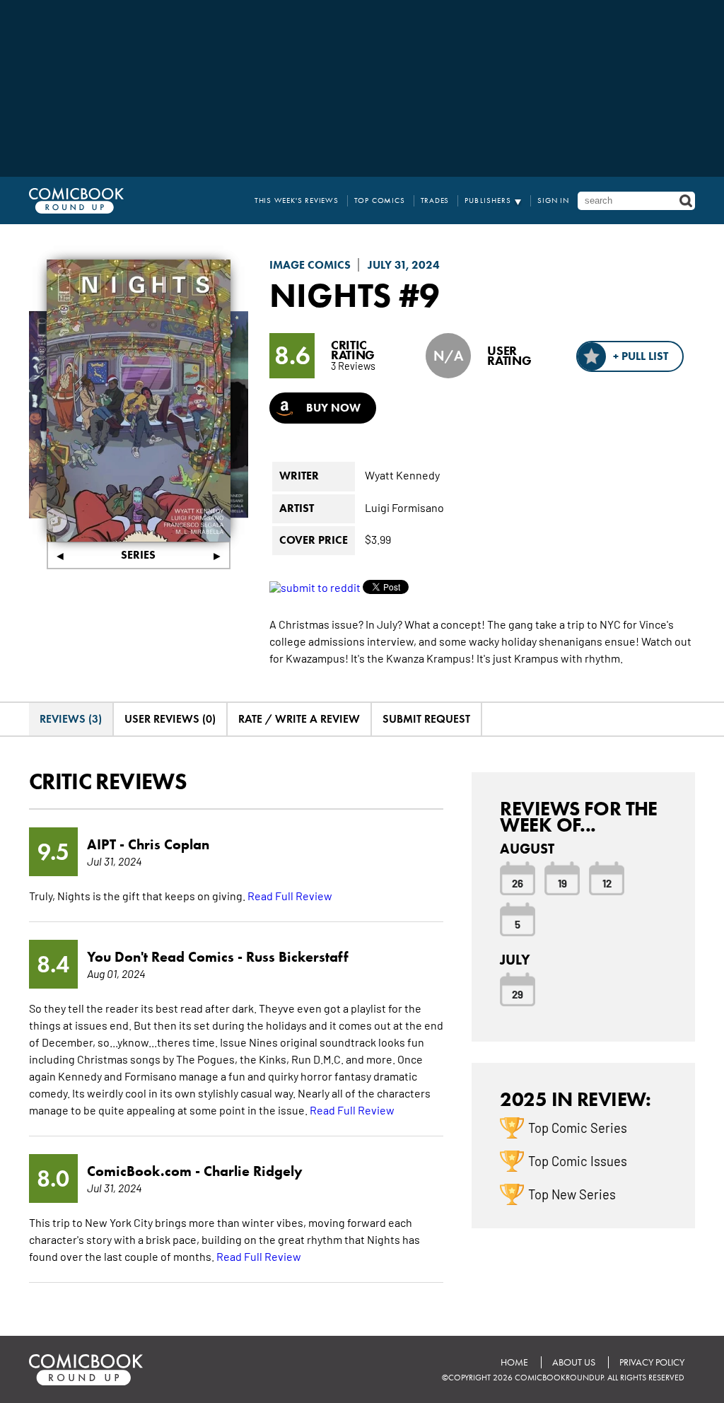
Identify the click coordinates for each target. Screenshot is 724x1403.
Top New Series (572, 1193)
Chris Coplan (168, 844)
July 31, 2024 (404, 265)
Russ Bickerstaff (297, 956)
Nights (330, 294)
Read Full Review (289, 895)
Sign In (553, 200)
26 (517, 882)
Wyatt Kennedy (402, 474)
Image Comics (310, 265)
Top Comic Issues (577, 1160)
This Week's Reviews (297, 200)
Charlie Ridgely (253, 1171)
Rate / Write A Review (299, 719)
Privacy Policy (651, 1362)
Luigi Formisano (404, 507)
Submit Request (426, 719)
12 (607, 882)
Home (514, 1362)
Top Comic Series (577, 1127)
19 (562, 882)
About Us (573, 1362)
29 (517, 993)
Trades (435, 200)
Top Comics (379, 200)
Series (138, 554)
